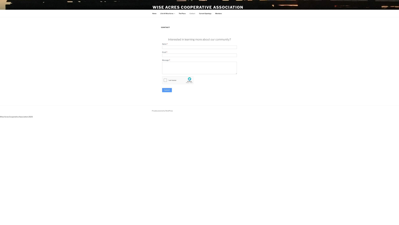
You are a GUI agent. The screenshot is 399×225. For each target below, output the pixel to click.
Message (166, 60)
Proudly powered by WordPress (162, 111)
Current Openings (205, 13)
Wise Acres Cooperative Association (198, 7)
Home (154, 13)
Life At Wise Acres (166, 13)
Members (218, 13)
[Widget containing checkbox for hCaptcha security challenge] (177, 80)
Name (164, 44)
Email (164, 52)
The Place (182, 13)
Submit (167, 90)
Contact (192, 13)
